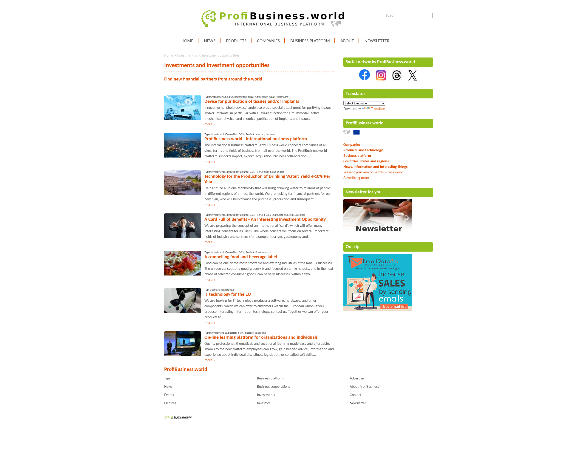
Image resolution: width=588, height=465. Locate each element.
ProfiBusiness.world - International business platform (255, 139)
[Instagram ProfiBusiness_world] (380, 79)
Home (187, 41)
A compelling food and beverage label (240, 257)
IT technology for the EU (227, 294)
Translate (378, 109)
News (209, 41)
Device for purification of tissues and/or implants (251, 101)
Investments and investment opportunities (208, 55)
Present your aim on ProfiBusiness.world (373, 172)
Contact (355, 395)
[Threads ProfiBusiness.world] (396, 79)
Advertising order (356, 178)
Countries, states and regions (366, 161)
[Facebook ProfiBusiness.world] (364, 79)
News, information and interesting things (375, 167)
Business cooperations (273, 387)
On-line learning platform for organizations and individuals (261, 337)
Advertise (357, 378)
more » (209, 124)
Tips (167, 378)
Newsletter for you (364, 192)
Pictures (170, 403)
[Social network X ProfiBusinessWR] (412, 79)
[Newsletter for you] (377, 233)
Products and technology (363, 150)
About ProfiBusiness (364, 387)
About (347, 41)
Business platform (310, 41)
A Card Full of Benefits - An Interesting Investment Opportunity (265, 219)
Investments (266, 395)
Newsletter (377, 41)
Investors (263, 403)
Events (169, 395)
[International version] (346, 134)
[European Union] (356, 134)
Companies (268, 41)
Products (236, 41)
